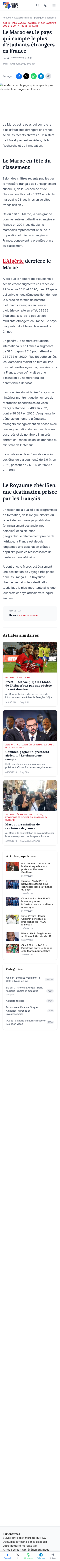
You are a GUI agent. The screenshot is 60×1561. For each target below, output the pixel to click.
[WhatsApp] (34, 76)
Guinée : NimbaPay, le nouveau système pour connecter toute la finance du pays (36, 885)
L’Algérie (13, 261)
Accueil (7, 17)
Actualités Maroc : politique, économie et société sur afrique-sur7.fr (29, 24)
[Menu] (54, 5)
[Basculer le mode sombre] (46, 5)
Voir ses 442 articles (28, 615)
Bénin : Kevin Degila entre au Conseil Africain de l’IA (36, 935)
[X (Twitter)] (26, 76)
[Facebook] (19, 76)
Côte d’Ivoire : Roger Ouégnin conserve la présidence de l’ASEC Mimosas (33, 920)
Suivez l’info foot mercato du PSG (24, 1537)
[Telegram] (41, 76)
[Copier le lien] (48, 76)
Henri (14, 615)
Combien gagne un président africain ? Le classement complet (27, 755)
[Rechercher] (38, 5)
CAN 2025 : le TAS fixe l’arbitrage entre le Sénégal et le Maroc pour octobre (37, 948)
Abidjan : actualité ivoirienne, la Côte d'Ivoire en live (29, 746)
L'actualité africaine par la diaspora (25, 1541)
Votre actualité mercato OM (20, 1545)
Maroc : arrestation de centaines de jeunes (22, 826)
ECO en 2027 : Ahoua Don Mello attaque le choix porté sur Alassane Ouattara (36, 868)
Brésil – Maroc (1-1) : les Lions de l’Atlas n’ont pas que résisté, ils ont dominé (28, 685)
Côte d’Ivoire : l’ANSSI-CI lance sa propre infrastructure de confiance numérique (37, 903)
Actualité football (18, 677)
